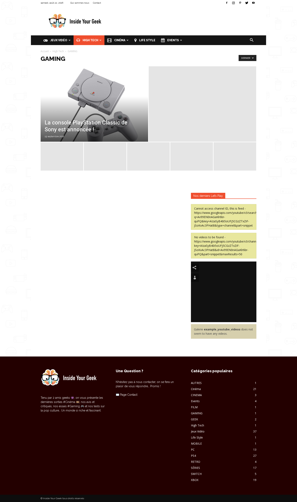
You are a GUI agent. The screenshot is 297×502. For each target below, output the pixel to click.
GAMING (196, 413)
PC (193, 449)
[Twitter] (247, 3)
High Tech (90, 40)
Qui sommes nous (79, 3)
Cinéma (119, 40)
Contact (97, 3)
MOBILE (196, 443)
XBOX (194, 480)
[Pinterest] (240, 3)
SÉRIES (195, 468)
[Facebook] (227, 3)
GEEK (194, 419)
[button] (251, 40)
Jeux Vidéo (58, 40)
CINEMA (196, 395)
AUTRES (196, 383)
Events (173, 40)
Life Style (147, 40)
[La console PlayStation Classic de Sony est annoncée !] (94, 113)
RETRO (195, 462)
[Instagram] (233, 3)
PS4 (193, 456)
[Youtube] (253, 3)
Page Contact (128, 394)
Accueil (45, 51)
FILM (194, 407)
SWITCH (196, 474)
